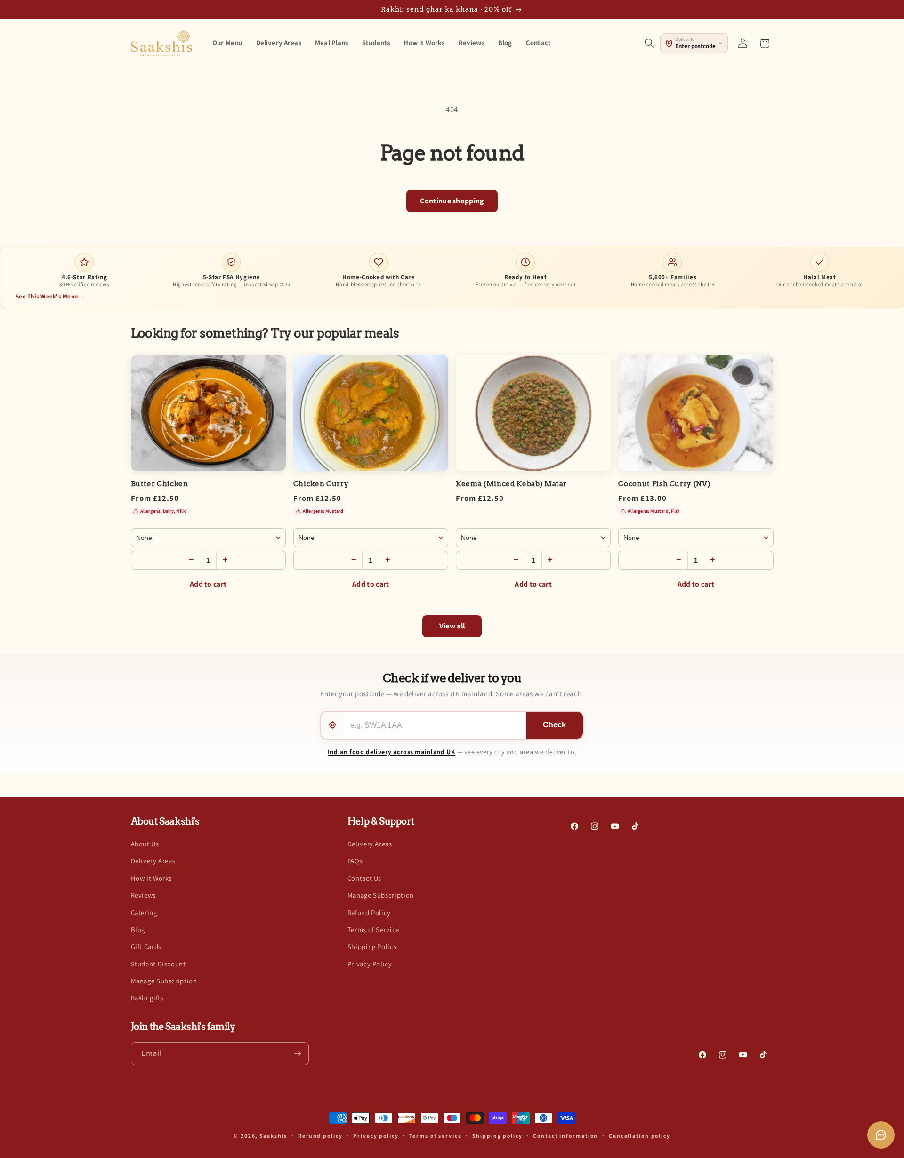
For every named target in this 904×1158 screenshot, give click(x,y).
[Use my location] (332, 725)
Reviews (143, 895)
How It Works (151, 877)
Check (554, 725)
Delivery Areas (153, 860)
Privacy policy (375, 1136)
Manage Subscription (164, 980)
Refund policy (320, 1136)
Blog (138, 929)
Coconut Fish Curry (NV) (664, 484)
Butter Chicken (159, 484)
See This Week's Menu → (51, 296)
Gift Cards (146, 946)
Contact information (565, 1136)
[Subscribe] (297, 1053)
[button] (649, 43)
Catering (144, 912)
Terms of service (435, 1136)
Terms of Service (373, 929)
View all (452, 626)
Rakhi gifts (147, 997)
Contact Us (364, 877)
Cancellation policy (639, 1136)
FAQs (355, 860)
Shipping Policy (372, 946)
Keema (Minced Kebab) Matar (511, 484)
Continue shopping (452, 201)
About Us (145, 843)
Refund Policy (369, 912)
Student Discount (158, 963)
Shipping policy (497, 1136)
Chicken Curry (321, 484)
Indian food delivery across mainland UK (392, 752)
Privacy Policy (369, 963)
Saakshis (273, 1135)
